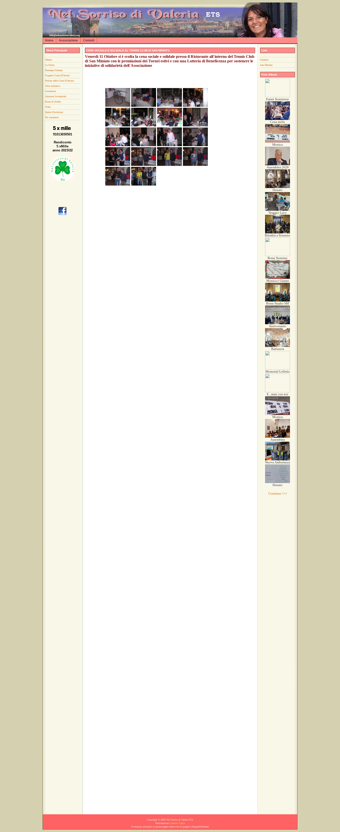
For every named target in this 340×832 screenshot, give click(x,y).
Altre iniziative (52, 86)
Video (48, 106)
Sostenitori (50, 91)
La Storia (49, 65)
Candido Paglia (177, 823)
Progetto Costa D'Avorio (57, 75)
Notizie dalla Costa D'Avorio (59, 80)
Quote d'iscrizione (54, 112)
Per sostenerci (52, 117)
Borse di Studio (53, 101)
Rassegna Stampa (53, 70)
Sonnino (264, 59)
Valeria (48, 59)
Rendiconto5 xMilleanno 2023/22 (63, 146)
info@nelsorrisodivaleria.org (64, 35)
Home (49, 40)
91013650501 (62, 134)
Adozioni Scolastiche (55, 96)
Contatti (88, 40)
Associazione (68, 40)
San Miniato (266, 65)
